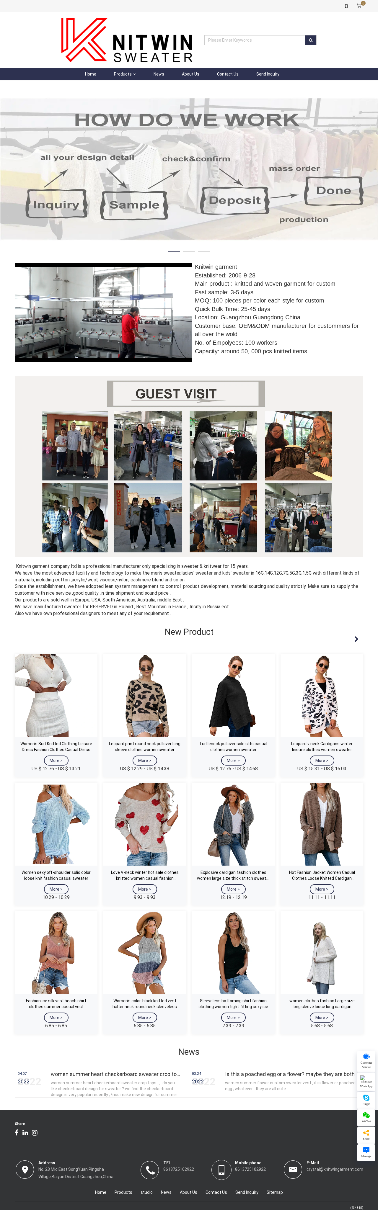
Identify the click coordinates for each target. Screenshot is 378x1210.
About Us (190, 74)
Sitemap (275, 1158)
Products (123, 74)
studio (147, 1158)
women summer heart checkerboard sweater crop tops (117, 1040)
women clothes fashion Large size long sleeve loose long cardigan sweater (322, 972)
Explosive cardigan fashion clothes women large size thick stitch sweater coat (233, 844)
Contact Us (228, 74)
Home (90, 74)
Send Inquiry (267, 74)
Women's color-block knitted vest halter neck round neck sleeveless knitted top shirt (145, 972)
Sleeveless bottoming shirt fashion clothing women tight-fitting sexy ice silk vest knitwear (233, 972)
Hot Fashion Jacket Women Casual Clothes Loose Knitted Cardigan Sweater (322, 844)
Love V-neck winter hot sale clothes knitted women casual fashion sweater (145, 844)
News (159, 74)
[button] (174, 217)
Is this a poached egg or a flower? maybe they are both (290, 1040)
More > (56, 726)
